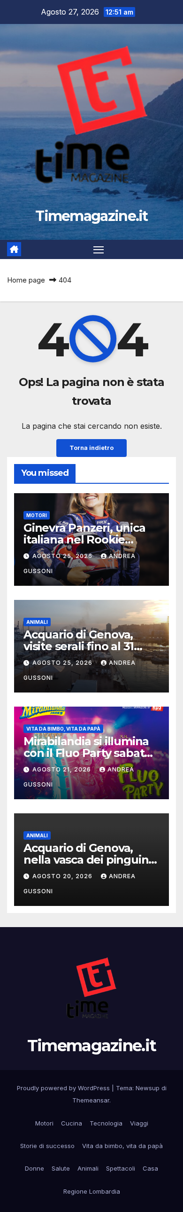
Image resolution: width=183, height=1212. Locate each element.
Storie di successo (47, 1145)
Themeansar (90, 1100)
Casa (150, 1168)
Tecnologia (106, 1123)
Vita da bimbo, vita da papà (63, 729)
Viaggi (139, 1123)
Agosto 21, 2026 (62, 769)
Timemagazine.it (91, 216)
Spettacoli (120, 1168)
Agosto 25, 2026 (63, 555)
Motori (36, 515)
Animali (37, 622)
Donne (34, 1168)
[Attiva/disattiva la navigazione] (98, 249)
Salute (61, 1168)
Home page (26, 279)
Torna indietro (91, 447)
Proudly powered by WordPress (64, 1088)
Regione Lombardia (91, 1191)
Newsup (148, 1088)
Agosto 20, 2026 (63, 876)
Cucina (71, 1123)
